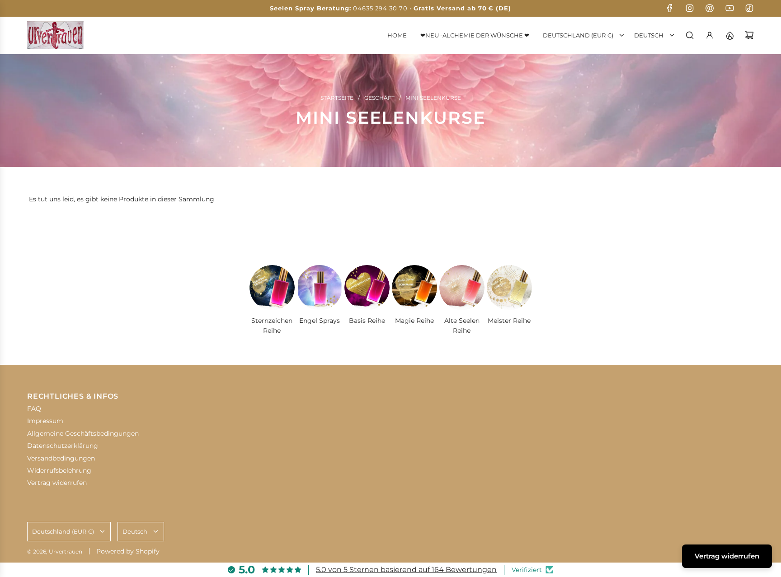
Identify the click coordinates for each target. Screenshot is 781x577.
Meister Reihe (509, 320)
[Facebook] (670, 8)
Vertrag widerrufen (727, 556)
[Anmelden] (710, 35)
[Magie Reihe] (414, 287)
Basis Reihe (367, 320)
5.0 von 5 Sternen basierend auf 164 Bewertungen (406, 569)
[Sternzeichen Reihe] (272, 287)
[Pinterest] (710, 8)
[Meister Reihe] (509, 287)
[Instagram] (690, 8)
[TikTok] (749, 8)
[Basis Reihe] (367, 287)
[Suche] (690, 35)
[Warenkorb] (749, 35)
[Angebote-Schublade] (729, 35)
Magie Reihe (414, 320)
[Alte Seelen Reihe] (462, 287)
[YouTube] (729, 8)
